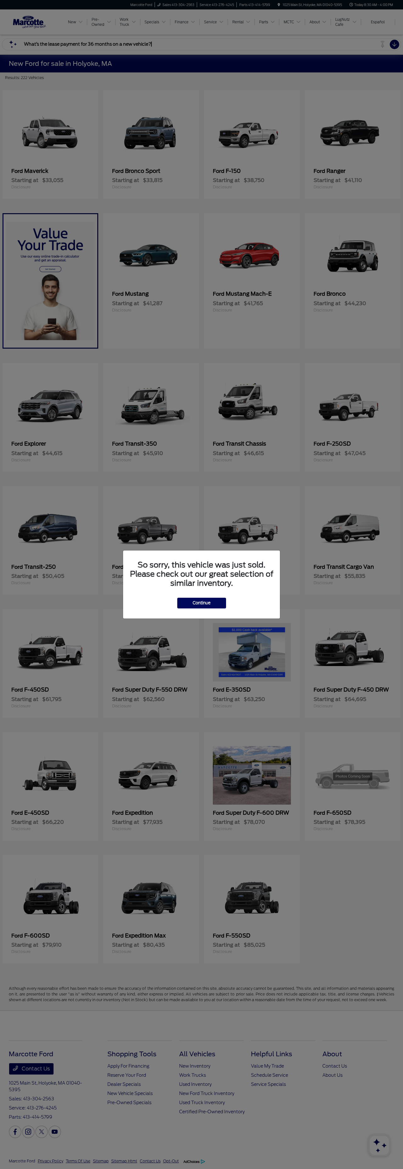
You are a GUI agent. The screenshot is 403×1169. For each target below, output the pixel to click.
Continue (202, 603)
